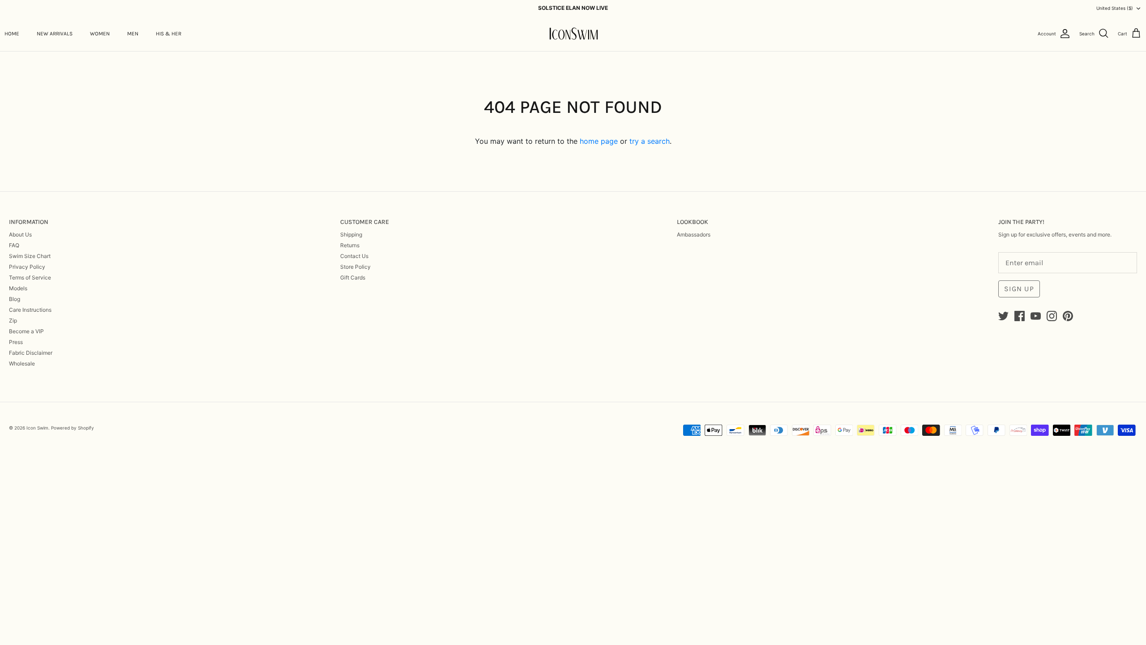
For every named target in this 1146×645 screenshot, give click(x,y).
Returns (349, 245)
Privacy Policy (27, 266)
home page (599, 141)
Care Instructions (30, 309)
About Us (20, 234)
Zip (13, 320)
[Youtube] (1036, 316)
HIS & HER (168, 33)
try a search (649, 141)
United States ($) (1114, 8)
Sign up (1019, 288)
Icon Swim (37, 427)
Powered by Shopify (72, 427)
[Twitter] (1003, 316)
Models (18, 288)
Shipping (351, 234)
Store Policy (355, 266)
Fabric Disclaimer (30, 352)
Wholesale (22, 363)
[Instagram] (1052, 316)
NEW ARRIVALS (55, 33)
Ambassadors (693, 234)
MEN (132, 33)
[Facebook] (1019, 316)
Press (16, 342)
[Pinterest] (1068, 316)
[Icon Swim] (573, 34)
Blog (14, 299)
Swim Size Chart (30, 256)
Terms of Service (30, 277)
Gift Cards (352, 277)
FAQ (14, 245)
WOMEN (100, 33)
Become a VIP (26, 331)
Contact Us (354, 256)
